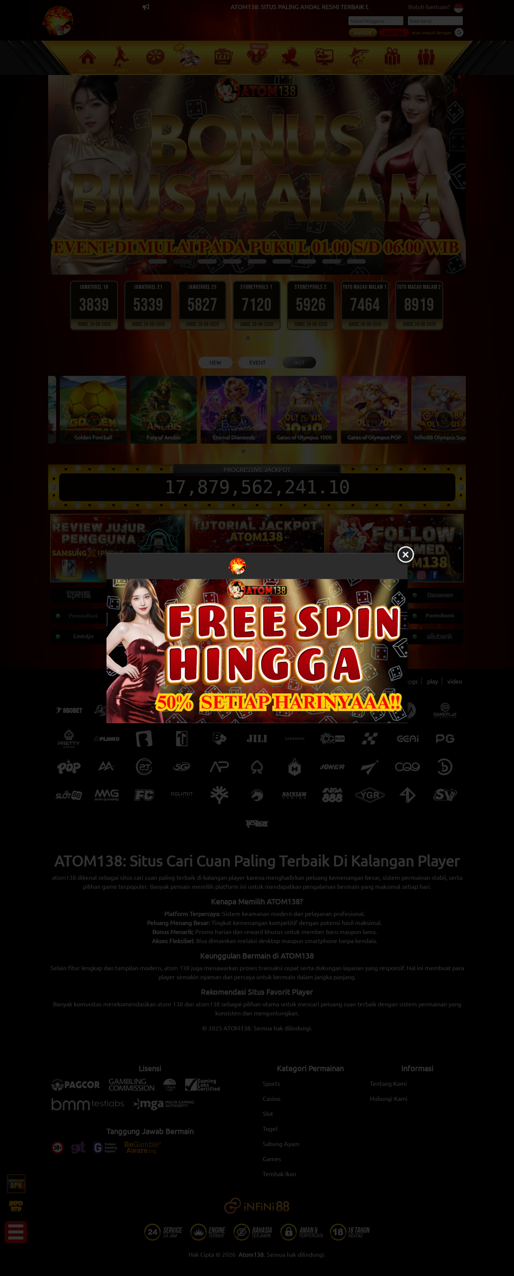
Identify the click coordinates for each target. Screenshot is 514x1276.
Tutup (405, 555)
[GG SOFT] (257, 651)
